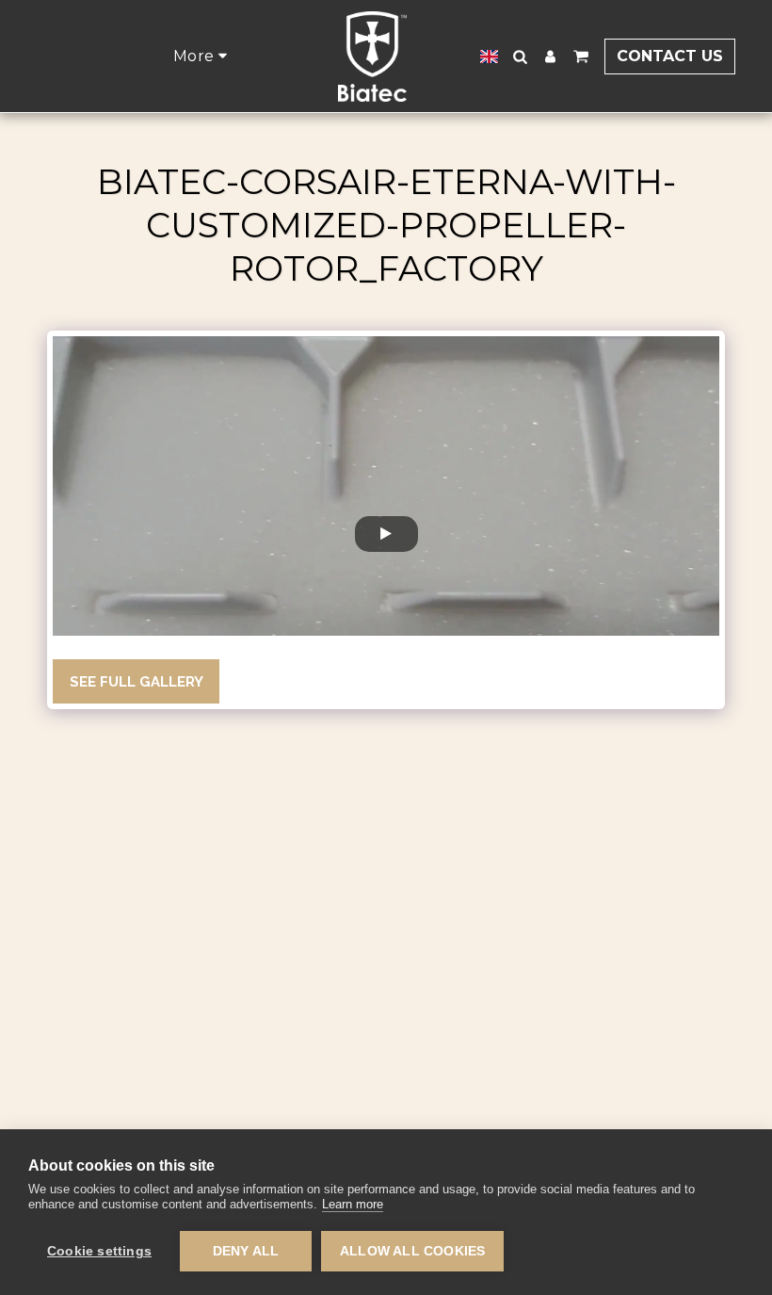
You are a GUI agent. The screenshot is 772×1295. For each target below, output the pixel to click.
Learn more (352, 1204)
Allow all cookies (412, 1251)
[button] (521, 56)
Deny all (246, 1251)
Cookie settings (99, 1251)
